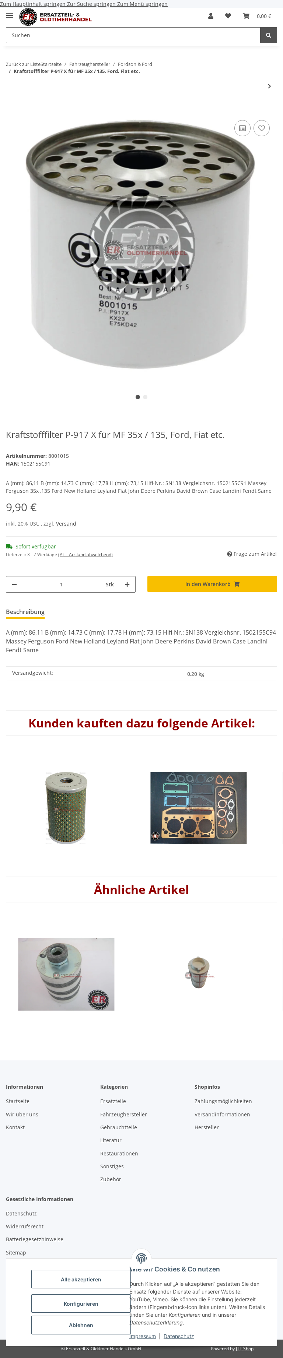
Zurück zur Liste (23, 64)
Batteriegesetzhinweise (34, 1239)
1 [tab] (138, 397)
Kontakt (15, 1127)
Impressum (142, 1336)
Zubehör (110, 1179)
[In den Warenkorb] (12, 107)
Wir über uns (22, 1114)
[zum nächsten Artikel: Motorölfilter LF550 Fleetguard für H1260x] (269, 86)
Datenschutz (179, 1336)
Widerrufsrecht (24, 1226)
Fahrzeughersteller (123, 1114)
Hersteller (207, 1127)
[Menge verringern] (14, 584)
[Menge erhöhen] (127, 584)
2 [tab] (145, 397)
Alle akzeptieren (81, 1279)
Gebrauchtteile (118, 1127)
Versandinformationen (222, 1114)
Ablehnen (81, 1325)
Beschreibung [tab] (25, 612)
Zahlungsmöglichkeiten (223, 1101)
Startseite (17, 1101)
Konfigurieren (81, 1304)
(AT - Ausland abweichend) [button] (85, 554)
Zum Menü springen (142, 3)
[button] (210, 15)
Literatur (111, 1140)
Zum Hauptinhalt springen (33, 3)
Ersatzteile (113, 1101)
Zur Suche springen (92, 3)
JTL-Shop (245, 1348)
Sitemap (16, 1252)
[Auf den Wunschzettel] (262, 128)
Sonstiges (112, 1166)
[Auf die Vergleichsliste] (242, 128)
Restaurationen (119, 1153)
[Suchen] (268, 35)
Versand (66, 523)
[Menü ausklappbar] (9, 12)
